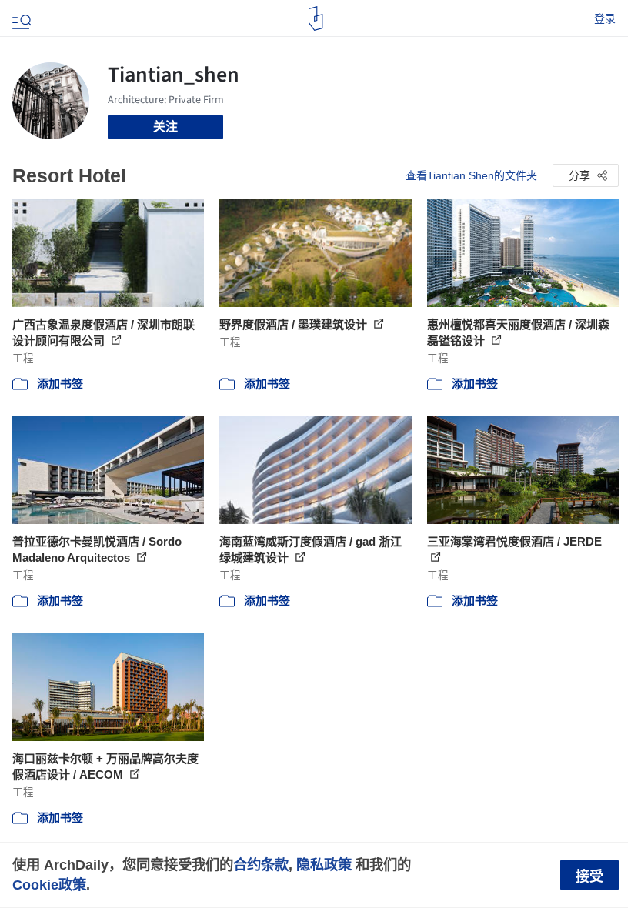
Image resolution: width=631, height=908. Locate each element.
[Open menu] (20, 18)
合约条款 (261, 864)
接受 (589, 876)
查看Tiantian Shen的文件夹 (471, 175)
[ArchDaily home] (316, 18)
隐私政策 (324, 864)
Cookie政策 (49, 884)
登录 (605, 18)
